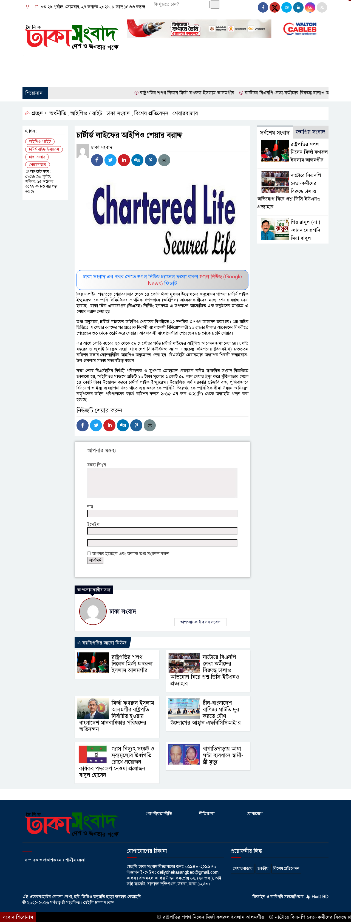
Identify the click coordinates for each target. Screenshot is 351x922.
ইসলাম (154, 64)
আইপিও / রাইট (86, 113)
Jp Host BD (317, 897)
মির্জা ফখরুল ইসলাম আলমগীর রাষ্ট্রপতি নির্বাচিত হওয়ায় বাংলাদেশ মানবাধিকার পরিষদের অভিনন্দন (116, 716)
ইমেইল (93, 524)
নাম (90, 507)
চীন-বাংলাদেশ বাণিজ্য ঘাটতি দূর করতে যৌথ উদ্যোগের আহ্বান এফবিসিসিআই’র (206, 713)
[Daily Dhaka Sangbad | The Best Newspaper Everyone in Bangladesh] (71, 35)
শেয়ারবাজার (35, 77)
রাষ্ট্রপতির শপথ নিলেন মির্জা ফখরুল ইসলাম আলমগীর (169, 93)
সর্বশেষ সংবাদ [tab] (275, 132)
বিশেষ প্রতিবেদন (151, 113)
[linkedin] (298, 7)
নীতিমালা (206, 813)
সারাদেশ (85, 64)
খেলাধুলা (174, 64)
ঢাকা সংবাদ (118, 113)
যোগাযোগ (254, 813)
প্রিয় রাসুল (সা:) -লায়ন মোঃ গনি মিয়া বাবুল (305, 230)
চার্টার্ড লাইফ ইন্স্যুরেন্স (44, 149)
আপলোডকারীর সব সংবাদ (200, 622)
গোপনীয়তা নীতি (159, 813)
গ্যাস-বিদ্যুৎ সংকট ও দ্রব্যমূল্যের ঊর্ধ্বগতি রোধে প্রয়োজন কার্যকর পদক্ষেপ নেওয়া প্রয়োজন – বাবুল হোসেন (116, 762)
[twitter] (275, 7)
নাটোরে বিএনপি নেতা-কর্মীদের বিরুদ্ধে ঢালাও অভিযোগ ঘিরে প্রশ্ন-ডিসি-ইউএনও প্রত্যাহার (205, 670)
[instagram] (286, 7)
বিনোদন (238, 64)
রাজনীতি (64, 64)
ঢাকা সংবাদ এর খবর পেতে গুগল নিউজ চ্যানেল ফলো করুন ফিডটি (162, 280)
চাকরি (193, 64)
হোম (29, 64)
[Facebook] (97, 160)
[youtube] (310, 7)
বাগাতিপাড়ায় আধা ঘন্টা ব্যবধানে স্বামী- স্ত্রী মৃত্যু (223, 755)
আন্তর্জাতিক (113, 64)
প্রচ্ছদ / (38, 113)
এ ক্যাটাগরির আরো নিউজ (101, 643)
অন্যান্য (63, 77)
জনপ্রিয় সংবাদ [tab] (310, 132)
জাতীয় (44, 64)
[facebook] (263, 7)
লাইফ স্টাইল (215, 64)
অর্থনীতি (135, 64)
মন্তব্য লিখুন (96, 465)
